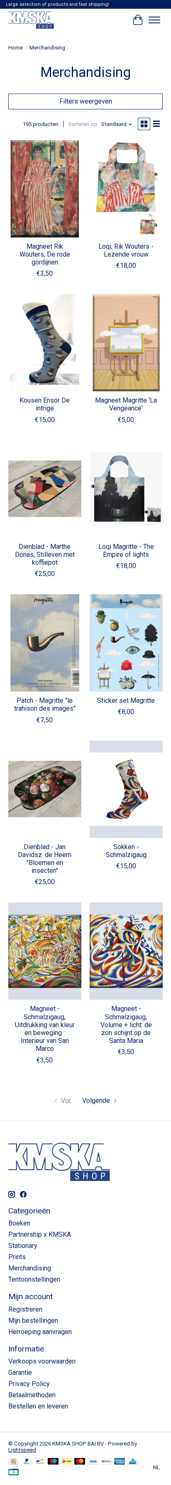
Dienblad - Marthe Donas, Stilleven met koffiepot (45, 554)
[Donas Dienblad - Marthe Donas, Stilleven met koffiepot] (44, 489)
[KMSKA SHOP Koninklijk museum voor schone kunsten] (31, 19)
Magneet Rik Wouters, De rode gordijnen (45, 254)
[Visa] (93, 1462)
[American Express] (119, 1462)
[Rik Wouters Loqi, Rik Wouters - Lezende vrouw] (126, 188)
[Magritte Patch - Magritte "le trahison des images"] (44, 643)
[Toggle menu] (154, 20)
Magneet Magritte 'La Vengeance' (126, 404)
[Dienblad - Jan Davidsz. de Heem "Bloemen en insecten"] (44, 789)
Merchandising (29, 1268)
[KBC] (132, 1462)
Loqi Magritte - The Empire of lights (126, 550)
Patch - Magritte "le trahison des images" (45, 704)
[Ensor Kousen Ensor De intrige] (44, 342)
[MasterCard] (79, 1462)
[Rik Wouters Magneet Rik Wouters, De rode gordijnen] (44, 188)
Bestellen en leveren (38, 1406)
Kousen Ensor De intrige (45, 404)
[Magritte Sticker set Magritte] (126, 643)
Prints (17, 1257)
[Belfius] (106, 1462)
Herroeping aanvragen (40, 1332)
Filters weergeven (85, 101)
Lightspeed (22, 1450)
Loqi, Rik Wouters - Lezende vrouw (126, 250)
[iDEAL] (66, 1462)
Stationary (22, 1246)
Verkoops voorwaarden (42, 1361)
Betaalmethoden (32, 1395)
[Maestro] (53, 1462)
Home (15, 47)
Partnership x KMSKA (39, 1234)
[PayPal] (27, 1462)
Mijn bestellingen (33, 1320)
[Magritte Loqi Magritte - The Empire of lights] (126, 489)
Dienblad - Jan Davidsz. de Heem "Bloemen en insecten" (44, 859)
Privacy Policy (29, 1384)
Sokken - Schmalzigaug (126, 851)
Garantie (20, 1372)
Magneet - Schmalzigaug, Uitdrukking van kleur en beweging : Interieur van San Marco (45, 1029)
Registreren (25, 1309)
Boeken (19, 1223)
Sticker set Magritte (126, 700)
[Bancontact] (40, 1462)
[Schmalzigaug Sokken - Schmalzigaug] (126, 789)
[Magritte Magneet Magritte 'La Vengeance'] (126, 342)
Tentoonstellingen (34, 1279)
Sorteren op (82, 124)
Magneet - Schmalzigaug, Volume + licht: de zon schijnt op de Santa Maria (126, 1025)
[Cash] (13, 1462)
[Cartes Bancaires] (13, 1473)
